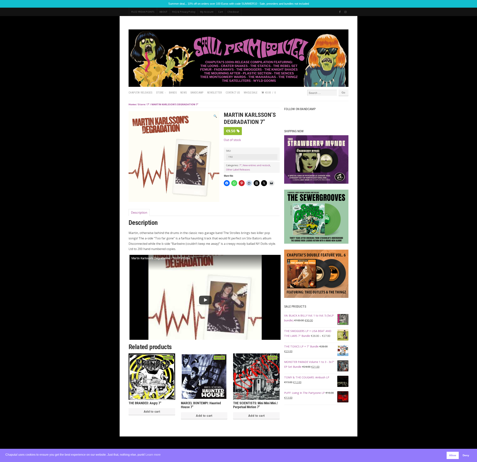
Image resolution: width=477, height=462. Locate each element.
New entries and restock (256, 165)
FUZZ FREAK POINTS (143, 11)
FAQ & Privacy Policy (183, 11)
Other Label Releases (238, 169)
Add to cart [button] (152, 411)
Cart (220, 11)
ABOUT (163, 11)
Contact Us (233, 92)
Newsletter (214, 92)
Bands (173, 92)
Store (160, 92)
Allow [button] (452, 455)
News (183, 92)
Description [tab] (139, 213)
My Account (207, 11)
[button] (215, 116)
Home (132, 104)
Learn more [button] (153, 454)
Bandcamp (197, 92)
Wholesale (251, 92)
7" (148, 104)
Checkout (233, 11)
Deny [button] (466, 455)
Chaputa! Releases (141, 92)
